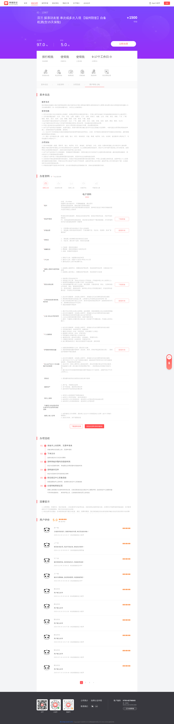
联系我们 (84, 706)
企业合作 (87, 3)
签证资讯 (55, 3)
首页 (25, 3)
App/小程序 (156, 3)
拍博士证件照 (96, 700)
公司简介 (84, 700)
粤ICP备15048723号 (66, 722)
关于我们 (76, 3)
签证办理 (34, 3)
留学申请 (45, 3)
